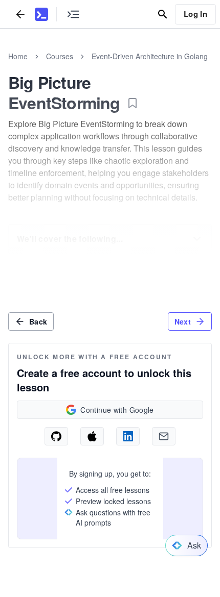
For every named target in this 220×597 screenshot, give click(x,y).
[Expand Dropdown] (197, 239)
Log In (195, 13)
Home (18, 56)
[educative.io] (41, 14)
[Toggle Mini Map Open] (73, 14)
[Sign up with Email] (163, 436)
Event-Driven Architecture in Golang (150, 56)
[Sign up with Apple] (92, 436)
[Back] (20, 14)
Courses (59, 56)
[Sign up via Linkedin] (128, 436)
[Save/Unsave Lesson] (132, 103)
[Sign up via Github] (56, 436)
